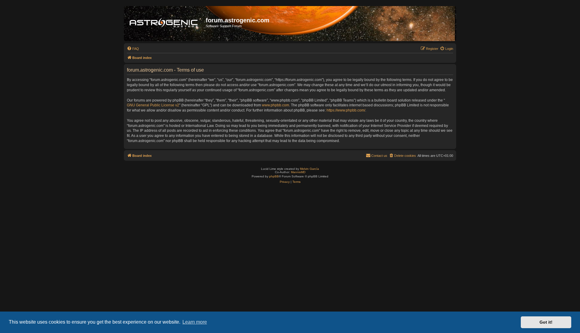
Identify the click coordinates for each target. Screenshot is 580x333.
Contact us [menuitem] (379, 155)
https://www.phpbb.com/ (346, 110)
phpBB (274, 176)
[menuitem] (133, 48)
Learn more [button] (194, 322)
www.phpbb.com (275, 105)
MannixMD (298, 172)
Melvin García (309, 168)
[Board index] (165, 23)
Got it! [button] (546, 322)
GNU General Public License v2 (153, 105)
